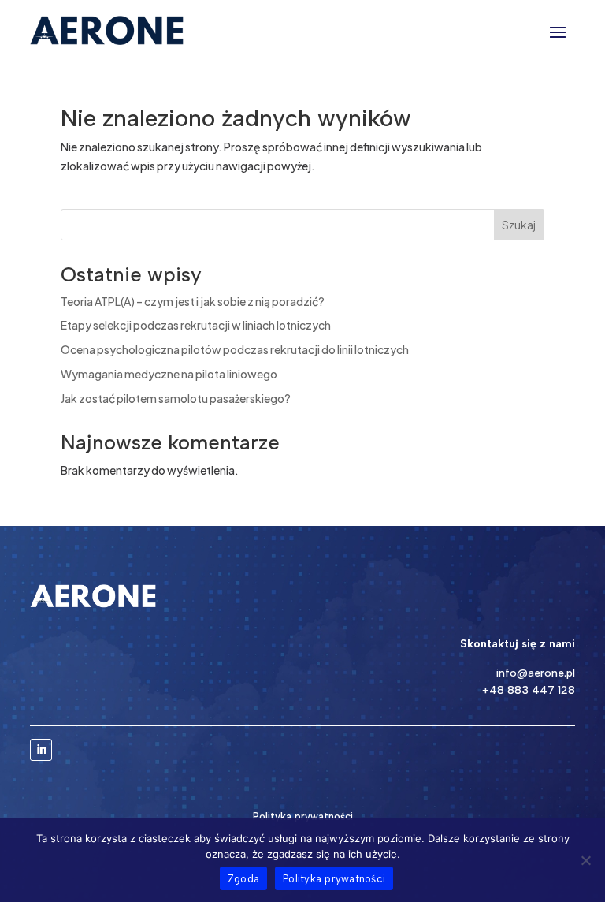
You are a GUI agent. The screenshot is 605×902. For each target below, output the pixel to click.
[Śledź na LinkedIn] (41, 750)
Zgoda (243, 879)
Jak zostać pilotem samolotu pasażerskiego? (176, 398)
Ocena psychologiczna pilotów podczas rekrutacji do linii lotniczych (235, 349)
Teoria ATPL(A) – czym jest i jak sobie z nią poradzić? (193, 301)
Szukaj (519, 225)
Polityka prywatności (303, 816)
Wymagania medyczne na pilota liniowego (169, 374)
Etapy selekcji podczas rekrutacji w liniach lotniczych (196, 325)
